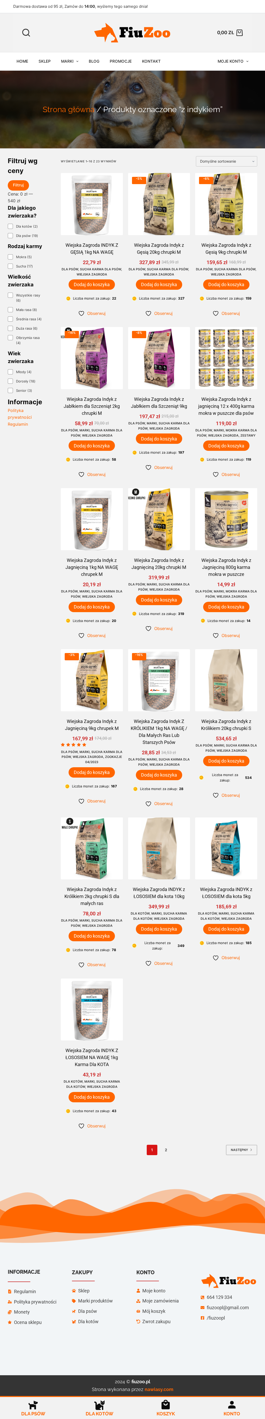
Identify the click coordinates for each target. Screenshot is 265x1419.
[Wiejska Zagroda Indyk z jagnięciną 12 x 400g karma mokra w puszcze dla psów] (226, 358)
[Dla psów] (33, 1405)
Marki (67, 61)
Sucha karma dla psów (100, 269)
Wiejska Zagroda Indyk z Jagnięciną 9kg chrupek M (92, 725)
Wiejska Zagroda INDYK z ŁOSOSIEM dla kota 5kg (226, 893)
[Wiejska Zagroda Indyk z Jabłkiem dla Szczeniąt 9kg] (159, 358)
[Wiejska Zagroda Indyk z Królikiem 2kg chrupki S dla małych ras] (92, 848)
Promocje (121, 61)
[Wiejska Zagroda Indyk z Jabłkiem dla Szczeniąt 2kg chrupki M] (92, 358)
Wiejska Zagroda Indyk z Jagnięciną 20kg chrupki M (158, 564)
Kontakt (151, 61)
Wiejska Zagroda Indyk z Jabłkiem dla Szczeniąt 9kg (159, 402)
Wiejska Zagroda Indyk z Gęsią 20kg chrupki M (159, 248)
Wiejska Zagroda (92, 274)
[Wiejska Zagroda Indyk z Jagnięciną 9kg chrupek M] (92, 680)
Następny (239, 1150)
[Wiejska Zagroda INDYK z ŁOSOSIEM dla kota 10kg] (159, 848)
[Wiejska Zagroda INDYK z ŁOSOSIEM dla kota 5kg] (226, 848)
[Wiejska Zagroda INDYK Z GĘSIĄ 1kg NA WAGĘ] (92, 204)
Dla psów (70, 269)
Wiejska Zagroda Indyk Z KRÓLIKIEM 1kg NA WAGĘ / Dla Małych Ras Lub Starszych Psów (159, 732)
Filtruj (18, 185)
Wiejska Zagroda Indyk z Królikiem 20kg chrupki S (226, 725)
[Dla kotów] (99, 1405)
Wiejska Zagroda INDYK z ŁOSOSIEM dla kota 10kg (159, 893)
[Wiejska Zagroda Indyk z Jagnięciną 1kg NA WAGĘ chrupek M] (92, 519)
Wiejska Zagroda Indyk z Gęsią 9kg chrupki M (226, 248)
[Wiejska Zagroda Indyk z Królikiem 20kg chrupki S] (226, 680)
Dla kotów (140, 913)
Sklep (45, 61)
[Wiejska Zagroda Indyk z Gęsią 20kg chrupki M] (159, 204)
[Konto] (232, 1405)
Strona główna (68, 109)
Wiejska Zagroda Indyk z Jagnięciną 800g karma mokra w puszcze (226, 567)
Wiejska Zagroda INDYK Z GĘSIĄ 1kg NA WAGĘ (91, 248)
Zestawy (247, 435)
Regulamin (18, 424)
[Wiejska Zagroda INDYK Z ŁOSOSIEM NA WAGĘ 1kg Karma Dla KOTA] (92, 1010)
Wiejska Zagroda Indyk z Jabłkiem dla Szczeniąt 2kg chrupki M (92, 406)
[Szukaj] (26, 33)
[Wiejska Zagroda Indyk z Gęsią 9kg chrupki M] (226, 204)
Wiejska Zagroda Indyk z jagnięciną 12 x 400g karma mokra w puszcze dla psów (226, 406)
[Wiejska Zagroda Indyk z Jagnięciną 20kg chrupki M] (159, 519)
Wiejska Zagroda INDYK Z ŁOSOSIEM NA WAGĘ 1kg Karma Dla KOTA (91, 1057)
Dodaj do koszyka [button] (92, 284)
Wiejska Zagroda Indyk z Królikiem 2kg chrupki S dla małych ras (91, 896)
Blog (94, 61)
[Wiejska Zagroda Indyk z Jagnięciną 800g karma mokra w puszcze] (226, 519)
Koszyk (166, 1413)
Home (22, 61)
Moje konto (231, 61)
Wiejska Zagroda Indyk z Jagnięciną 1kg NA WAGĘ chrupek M (91, 567)
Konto (232, 1413)
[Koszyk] (165, 1405)
